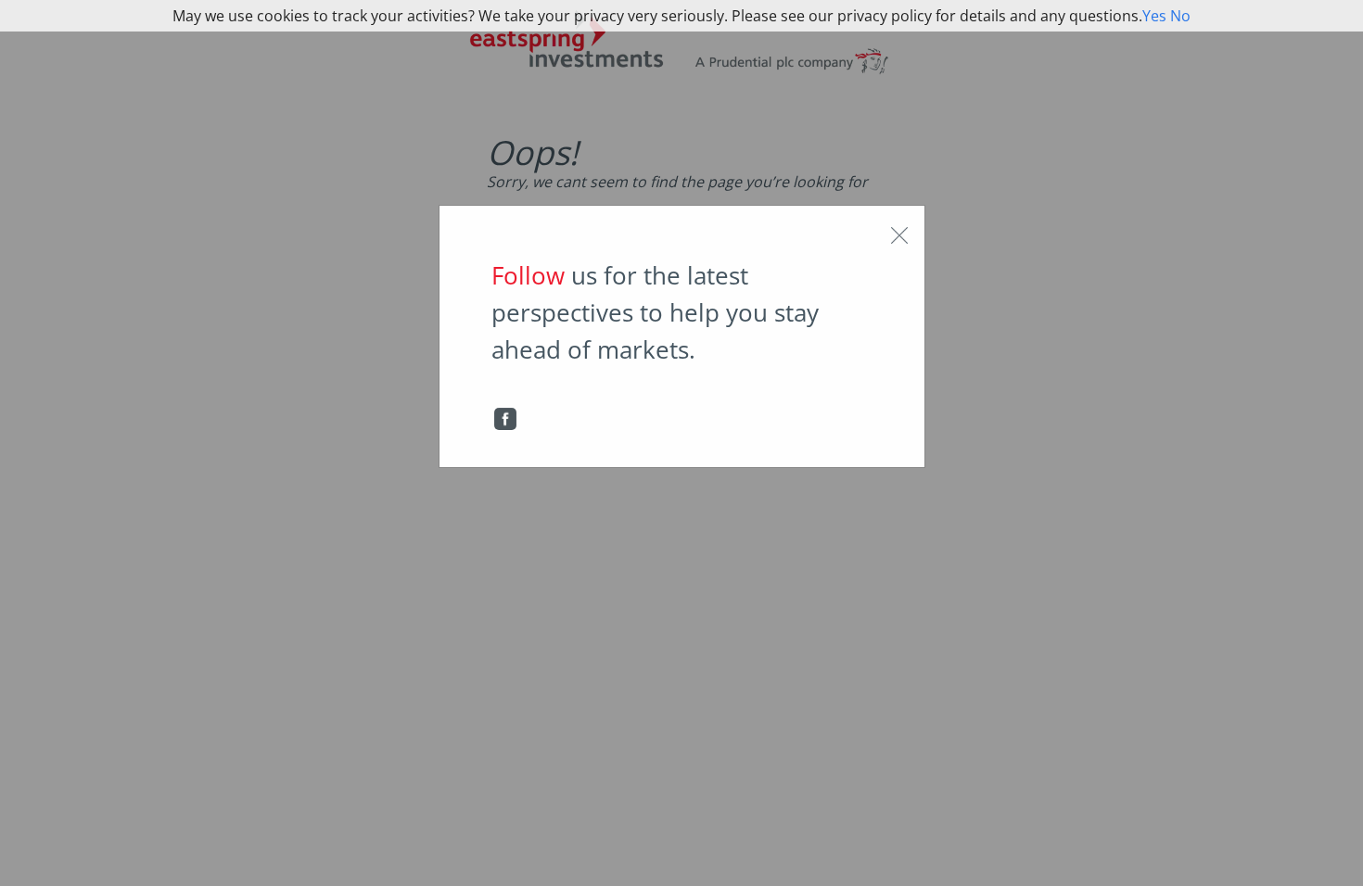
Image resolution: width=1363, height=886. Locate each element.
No (1180, 16)
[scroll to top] (1326, 853)
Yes (1154, 16)
